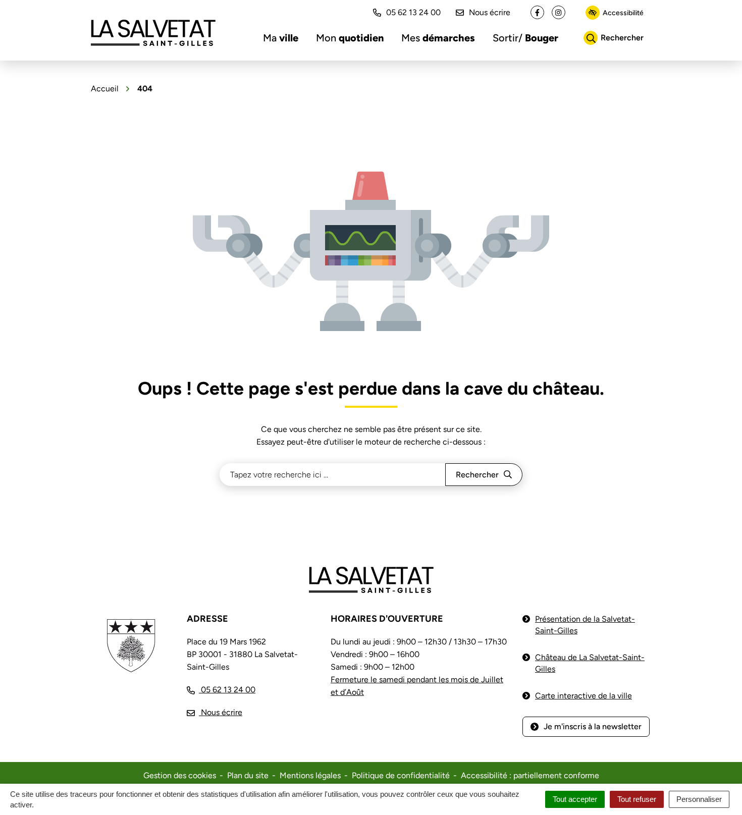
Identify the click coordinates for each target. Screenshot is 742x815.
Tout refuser (636, 799)
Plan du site (248, 775)
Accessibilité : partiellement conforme (530, 775)
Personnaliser (699, 799)
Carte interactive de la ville (583, 695)
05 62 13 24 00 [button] (413, 12)
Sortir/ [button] (525, 38)
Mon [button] (350, 38)
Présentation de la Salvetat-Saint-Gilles (585, 624)
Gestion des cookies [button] (179, 775)
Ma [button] (280, 38)
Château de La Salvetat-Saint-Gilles (590, 663)
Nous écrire (489, 12)
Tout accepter (575, 799)
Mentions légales (310, 775)
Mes (438, 38)
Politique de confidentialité (401, 775)
